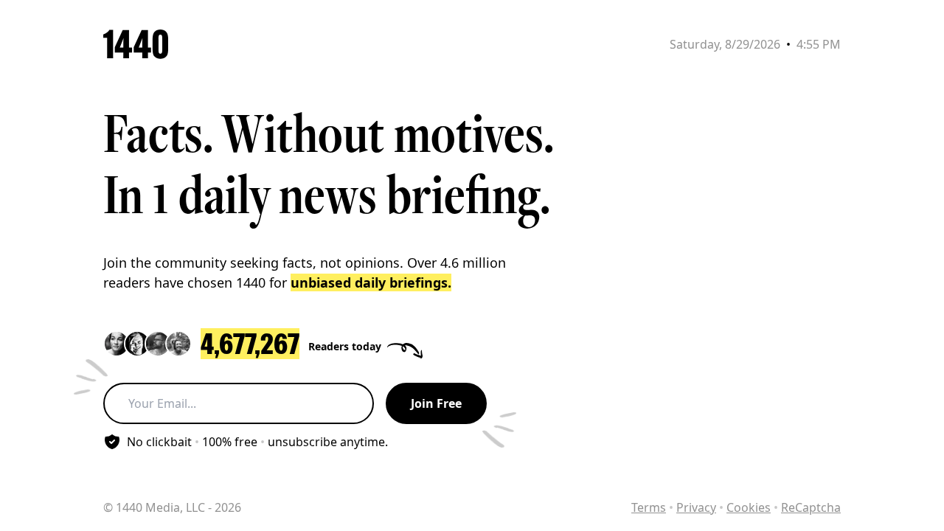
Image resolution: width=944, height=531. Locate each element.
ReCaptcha (811, 507)
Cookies (748, 507)
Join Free (436, 403)
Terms (648, 507)
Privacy (696, 507)
